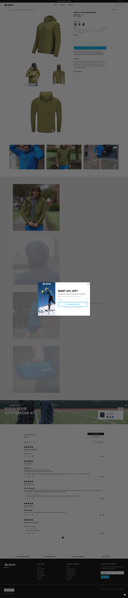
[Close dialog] (88, 284)
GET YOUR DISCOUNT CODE (72, 304)
